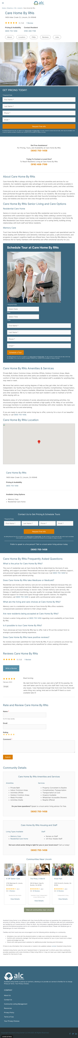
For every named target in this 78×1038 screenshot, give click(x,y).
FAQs (34, 37)
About (9, 37)
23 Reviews (60, 891)
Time (8, 320)
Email (5, 723)
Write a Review (11, 668)
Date (8, 312)
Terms (12, 983)
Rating (5, 732)
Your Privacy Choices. (22, 983)
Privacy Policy (37, 130)
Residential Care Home (19, 839)
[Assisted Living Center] (39, 3)
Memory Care (15, 836)
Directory (10, 8)
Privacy (6, 983)
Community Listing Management (15, 1004)
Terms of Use (28, 130)
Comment (7, 739)
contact (54, 946)
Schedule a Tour (15, 352)
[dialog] (7, 1036)
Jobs (57, 37)
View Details (15, 899)
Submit (8, 757)
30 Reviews (36, 891)
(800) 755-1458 (11, 31)
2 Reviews (12, 891)
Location (21, 37)
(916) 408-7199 (30, 31)
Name (6, 711)
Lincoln (20, 8)
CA (15, 8)
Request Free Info (39, 126)
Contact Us (8, 1000)
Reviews (45, 37)
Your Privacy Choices (11, 1021)
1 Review (29, 23)
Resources (8, 1008)
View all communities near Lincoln (39, 910)
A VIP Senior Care (13, 879)
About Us (7, 995)
